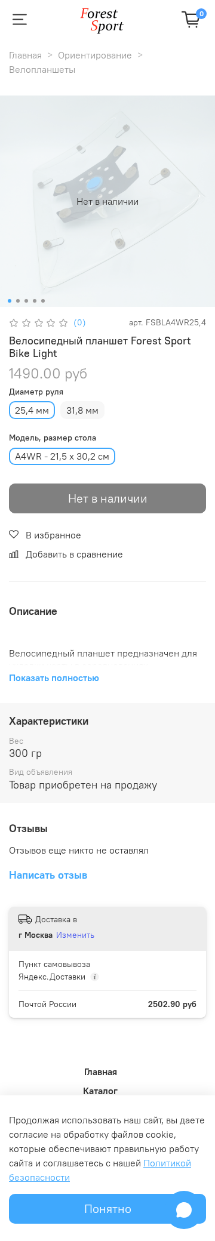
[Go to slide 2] (18, 301)
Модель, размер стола (52, 438)
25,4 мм (32, 410)
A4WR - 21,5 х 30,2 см (62, 456)
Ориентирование (95, 55)
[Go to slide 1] (9, 301)
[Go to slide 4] (34, 301)
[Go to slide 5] (43, 301)
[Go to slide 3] (26, 301)
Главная (25, 55)
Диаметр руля (36, 392)
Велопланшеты (42, 69)
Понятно (107, 1208)
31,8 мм (82, 410)
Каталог (100, 1091)
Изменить (75, 934)
